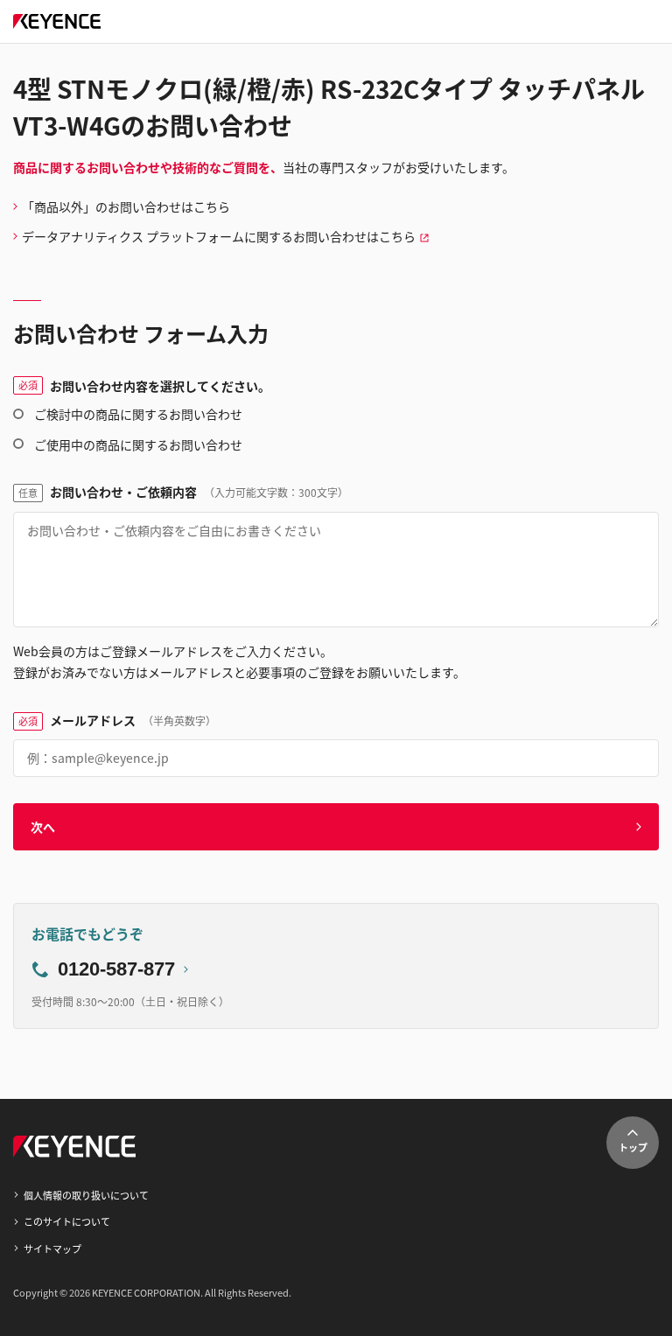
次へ (43, 827)
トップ (633, 1147)
